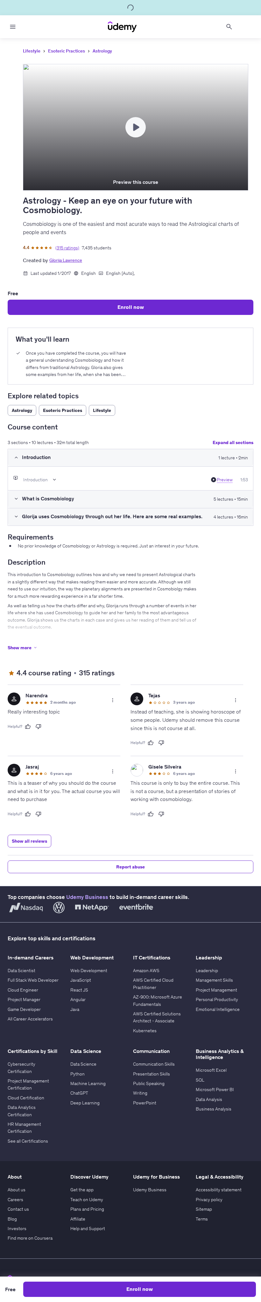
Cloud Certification (26, 1098)
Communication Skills (154, 1064)
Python (77, 1074)
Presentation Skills (151, 1074)
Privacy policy (209, 1199)
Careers (15, 1199)
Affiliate (77, 1219)
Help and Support (87, 1228)
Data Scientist (21, 970)
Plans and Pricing (87, 1209)
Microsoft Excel (211, 1070)
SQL (200, 1080)
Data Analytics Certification (22, 1110)
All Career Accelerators (30, 1019)
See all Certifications (28, 1141)
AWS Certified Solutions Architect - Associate (157, 1017)
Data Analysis (209, 1099)
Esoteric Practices (66, 51)
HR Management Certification (24, 1127)
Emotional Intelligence (218, 1009)
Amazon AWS (146, 970)
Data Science (83, 1064)
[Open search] (229, 26)
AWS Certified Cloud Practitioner (153, 983)
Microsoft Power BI (215, 1089)
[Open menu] (12, 26)
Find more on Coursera (30, 1238)
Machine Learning (88, 1083)
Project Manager (24, 999)
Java (74, 1009)
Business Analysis (213, 1109)
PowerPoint (144, 1103)
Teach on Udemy (86, 1199)
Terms (202, 1219)
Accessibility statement (219, 1190)
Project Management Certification (28, 1084)
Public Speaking (149, 1083)
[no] (38, 726)
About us (16, 1190)
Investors (17, 1228)
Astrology (102, 51)
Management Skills (214, 980)
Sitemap (204, 1209)
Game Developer (24, 1009)
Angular (78, 999)
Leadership (207, 970)
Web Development (88, 970)
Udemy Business (87, 897)
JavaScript (80, 980)
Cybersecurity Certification (21, 1067)
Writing (140, 1093)
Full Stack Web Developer (33, 980)
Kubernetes (145, 1031)
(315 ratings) (67, 248)
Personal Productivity (217, 999)
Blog (12, 1219)
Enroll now (130, 307)
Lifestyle (31, 51)
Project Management (216, 990)
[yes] (27, 726)
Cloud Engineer (23, 990)
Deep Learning (85, 1103)
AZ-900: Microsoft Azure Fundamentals (157, 1000)
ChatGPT (79, 1093)
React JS (79, 990)
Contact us (18, 1209)
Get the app (82, 1190)
